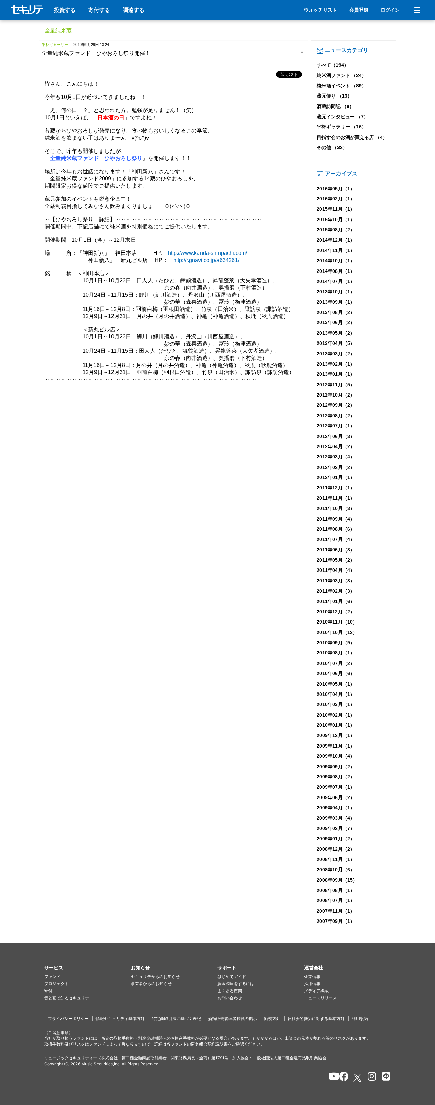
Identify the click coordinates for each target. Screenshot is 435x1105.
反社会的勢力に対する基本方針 (316, 1018)
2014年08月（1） (336, 271)
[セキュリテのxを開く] (357, 1078)
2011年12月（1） (336, 487)
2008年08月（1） (336, 890)
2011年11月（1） (336, 498)
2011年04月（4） (336, 570)
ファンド (52, 976)
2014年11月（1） (336, 250)
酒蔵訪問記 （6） (335, 106)
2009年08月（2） (336, 776)
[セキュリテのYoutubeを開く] (331, 1077)
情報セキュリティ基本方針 (120, 1018)
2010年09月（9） (336, 642)
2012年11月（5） (336, 384)
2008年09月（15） (337, 880)
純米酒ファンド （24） (341, 75)
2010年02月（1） (336, 715)
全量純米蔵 (58, 30)
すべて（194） (333, 65)
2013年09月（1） (336, 302)
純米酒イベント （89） (341, 85)
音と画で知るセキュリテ (66, 997)
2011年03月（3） (336, 580)
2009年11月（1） (336, 746)
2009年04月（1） (336, 807)
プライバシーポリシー (68, 1018)
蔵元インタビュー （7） (342, 116)
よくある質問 (230, 990)
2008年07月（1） (336, 900)
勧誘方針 (272, 1018)
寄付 (48, 990)
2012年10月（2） (336, 395)
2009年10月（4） (336, 756)
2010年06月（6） (336, 673)
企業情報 (312, 976)
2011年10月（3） (336, 508)
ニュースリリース (320, 997)
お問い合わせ (230, 997)
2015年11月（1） (336, 209)
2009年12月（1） (336, 735)
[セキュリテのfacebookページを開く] (341, 1077)
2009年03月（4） (336, 818)
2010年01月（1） (336, 725)
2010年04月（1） (336, 694)
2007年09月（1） (336, 921)
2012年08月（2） (336, 415)
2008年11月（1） (336, 859)
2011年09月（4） (336, 519)
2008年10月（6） (336, 869)
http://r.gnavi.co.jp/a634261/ (206, 260)
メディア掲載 (316, 990)
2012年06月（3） (336, 436)
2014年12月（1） (336, 240)
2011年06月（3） (336, 549)
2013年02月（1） (336, 364)
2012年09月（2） (336, 405)
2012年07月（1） (336, 425)
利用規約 (360, 1018)
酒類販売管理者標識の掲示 (232, 1018)
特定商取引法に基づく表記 (176, 1018)
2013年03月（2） (336, 353)
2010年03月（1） (336, 704)
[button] (87, 968)
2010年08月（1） (336, 652)
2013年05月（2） (336, 333)
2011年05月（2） (336, 560)
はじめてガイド (232, 976)
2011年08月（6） (336, 529)
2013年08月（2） (336, 312)
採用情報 (312, 983)
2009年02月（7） (336, 828)
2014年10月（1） (336, 260)
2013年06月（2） (336, 322)
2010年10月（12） (337, 632)
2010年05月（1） (336, 684)
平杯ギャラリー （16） (341, 126)
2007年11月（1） (336, 911)
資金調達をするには (236, 983)
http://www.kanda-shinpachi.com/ (207, 253)
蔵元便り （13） (334, 96)
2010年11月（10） (337, 622)
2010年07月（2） (336, 663)
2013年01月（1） (336, 374)
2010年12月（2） (336, 611)
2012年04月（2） (336, 446)
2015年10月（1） (336, 219)
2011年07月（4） (336, 539)
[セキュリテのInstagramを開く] (370, 1077)
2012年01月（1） (336, 477)
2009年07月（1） (336, 787)
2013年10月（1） (336, 291)
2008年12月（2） (336, 849)
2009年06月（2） (336, 797)
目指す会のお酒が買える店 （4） (352, 137)
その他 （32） (332, 147)
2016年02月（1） (336, 198)
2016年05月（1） (336, 188)
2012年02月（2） (336, 467)
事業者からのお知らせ (151, 983)
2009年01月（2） (336, 838)
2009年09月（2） (336, 766)
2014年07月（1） (336, 281)
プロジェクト (56, 983)
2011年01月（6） (336, 601)
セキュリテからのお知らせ (155, 976)
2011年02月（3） (336, 591)
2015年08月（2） (336, 229)
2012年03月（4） (336, 456)
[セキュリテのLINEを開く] (384, 1077)
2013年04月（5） (336, 343)
